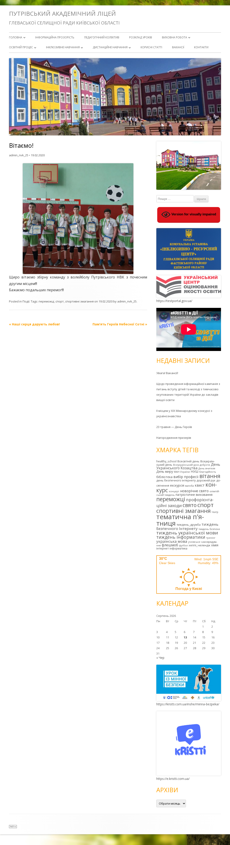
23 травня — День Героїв (174, 427)
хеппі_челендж (199, 545)
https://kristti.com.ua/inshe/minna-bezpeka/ (187, 704)
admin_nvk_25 (18, 155)
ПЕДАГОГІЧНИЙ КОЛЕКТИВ (101, 37)
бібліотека (164, 477)
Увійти (13, 826)
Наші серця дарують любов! (34, 324)
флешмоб (170, 545)
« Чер (160, 657)
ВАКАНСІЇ (178, 47)
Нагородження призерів (173, 438)
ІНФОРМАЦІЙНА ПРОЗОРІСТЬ (54, 37)
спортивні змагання (79, 301)
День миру (164, 471)
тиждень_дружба (189, 525)
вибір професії (186, 476)
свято (190, 505)
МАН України (182, 471)
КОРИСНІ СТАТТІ (151, 47)
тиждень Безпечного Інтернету (187, 526)
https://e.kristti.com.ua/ (173, 779)
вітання (209, 476)
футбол (183, 545)
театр (215, 512)
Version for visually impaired (193, 214)
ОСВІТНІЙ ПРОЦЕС (21, 47)
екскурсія (177, 485)
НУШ (194, 471)
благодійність (207, 471)
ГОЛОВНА (15, 37)
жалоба (189, 485)
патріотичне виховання (194, 494)
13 (185, 637)
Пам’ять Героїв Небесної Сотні (120, 324)
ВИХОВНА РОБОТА (174, 37)
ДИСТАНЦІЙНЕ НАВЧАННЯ (110, 47)
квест (200, 485)
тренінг (210, 537)
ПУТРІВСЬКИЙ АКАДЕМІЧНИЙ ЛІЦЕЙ (62, 13)
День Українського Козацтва (188, 466)
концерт (174, 491)
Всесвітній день (188, 461)
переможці (46, 301)
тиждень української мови (187, 533)
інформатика (178, 548)
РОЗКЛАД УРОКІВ (140, 37)
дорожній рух (206, 480)
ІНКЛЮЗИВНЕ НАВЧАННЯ (63, 47)
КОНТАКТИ (201, 47)
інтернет (162, 548)
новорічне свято (194, 490)
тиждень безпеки (209, 529)
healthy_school (166, 461)
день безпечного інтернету (176, 480)
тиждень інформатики (180, 537)
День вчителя (206, 468)
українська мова (171, 541)
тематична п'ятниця (180, 520)
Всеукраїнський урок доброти (191, 464)
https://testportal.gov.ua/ (174, 301)
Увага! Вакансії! (167, 373)
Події (25, 301)
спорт (59, 301)
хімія (214, 545)
